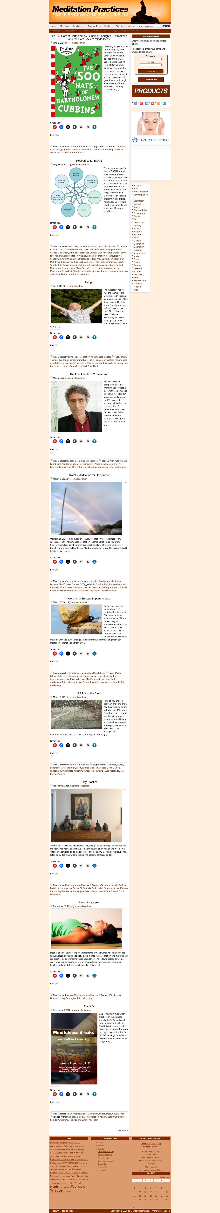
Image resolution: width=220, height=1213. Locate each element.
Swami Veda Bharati (108, 891)
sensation (55, 152)
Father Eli (77, 888)
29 (161, 1199)
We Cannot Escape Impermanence (89, 598)
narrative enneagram (84, 770)
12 (145, 1192)
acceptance (110, 764)
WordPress (157, 1210)
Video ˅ (105, 31)
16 (167, 1192)
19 (145, 1196)
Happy (89, 282)
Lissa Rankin (58, 1163)
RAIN (124, 587)
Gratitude (83, 360)
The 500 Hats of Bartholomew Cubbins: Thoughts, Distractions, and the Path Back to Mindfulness (89, 37)
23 (167, 1196)
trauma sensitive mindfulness (111, 467)
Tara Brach (94, 590)
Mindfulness (78, 26)
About (131, 26)
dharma (68, 888)
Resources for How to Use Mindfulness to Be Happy (98, 363)
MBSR (53, 262)
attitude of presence (79, 252)
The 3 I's (61, 773)
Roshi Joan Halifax (75, 1179)
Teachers (120, 26)
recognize (114, 770)
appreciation (88, 767)
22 (161, 1196)
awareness (110, 146)
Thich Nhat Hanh (69, 152)
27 (151, 1199)
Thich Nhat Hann (85, 998)
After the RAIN (68, 767)
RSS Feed (158, 103)
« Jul (133, 1207)
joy (75, 1160)
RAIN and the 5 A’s (89, 693)
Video (136, 277)
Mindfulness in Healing (106, 1152)
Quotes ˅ (115, 31)
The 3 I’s (89, 1006)
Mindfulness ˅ (56, 31)
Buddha (62, 360)
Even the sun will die (73, 676)
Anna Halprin (111, 885)
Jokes (136, 237)
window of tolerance (79, 274)
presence (118, 149)
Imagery (86, 581)
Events (124, 31)
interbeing (55, 149)
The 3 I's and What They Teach (83, 1119)
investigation (92, 1116)
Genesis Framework (140, 1210)
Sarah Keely (75, 366)
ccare (78, 1143)
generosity (72, 360)
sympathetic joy (60, 1183)
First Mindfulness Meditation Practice (68, 255)
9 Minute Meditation (105, 1155)
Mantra (137, 240)
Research (95, 31)
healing (109, 255)
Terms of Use (102, 1167)
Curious (137, 204)
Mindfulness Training (65, 1173)
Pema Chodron (65, 1176)
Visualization (110, 246)
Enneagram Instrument (106, 1161)
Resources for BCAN (89, 160)
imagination (72, 1116)
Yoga (136, 289)
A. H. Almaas (121, 460)
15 (161, 1192)
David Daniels (113, 767)
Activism (85, 31)
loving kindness (70, 1162)
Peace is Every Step (103, 464)
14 (156, 1192)
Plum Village (76, 1176)
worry (81, 152)
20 (151, 1196)
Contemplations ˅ (71, 31)
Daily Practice (89, 782)
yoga (66, 1191)
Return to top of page (62, 1210)
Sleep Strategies (89, 902)
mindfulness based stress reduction (87, 262)
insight (103, 676)
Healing (134, 31)
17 (134, 1196)
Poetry (137, 262)
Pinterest (141, 103)
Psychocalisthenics (67, 891)
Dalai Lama (69, 1146)
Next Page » (122, 1130)
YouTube (152, 103)
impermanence (91, 676)
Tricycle (61, 1187)
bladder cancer (120, 252)
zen (69, 1191)
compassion (56, 1146)
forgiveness (54, 1153)
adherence (55, 767)
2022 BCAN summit (65, 249)
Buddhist (72, 1143)
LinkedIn (164, 103)
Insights (94, 581)
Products (108, 26)
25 (140, 1199)
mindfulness (87, 149)
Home (53, 26)
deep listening (79, 1146)
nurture (99, 770)
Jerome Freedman (76, 42)
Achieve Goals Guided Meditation (91, 249)
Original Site (102, 1164)
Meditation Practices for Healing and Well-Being (78, 9)
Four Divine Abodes (59, 464)
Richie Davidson (62, 1179)
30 (167, 1199)
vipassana (67, 1187)
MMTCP (117, 587)
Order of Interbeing (103, 149)
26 (145, 1199)
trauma (92, 467)
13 (151, 1192)
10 (134, 1192)
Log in (167, 1210)
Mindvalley (76, 1173)
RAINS (53, 590)
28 (156, 1199)
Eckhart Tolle (56, 676)
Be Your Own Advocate (101, 252)
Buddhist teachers (113, 584)
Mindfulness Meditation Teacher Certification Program (86, 587)
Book (67, 1113)
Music (136, 256)
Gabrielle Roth (90, 888)
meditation (57, 1166)
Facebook (135, 103)
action (120, 764)
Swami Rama (91, 891)
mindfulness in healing (85, 265)
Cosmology (139, 200)
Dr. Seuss (121, 146)
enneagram (55, 770)
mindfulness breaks (75, 679)
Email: (151, 62)
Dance (137, 207)
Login (100, 1142)
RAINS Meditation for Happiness (89, 475)
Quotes (107, 356)
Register (101, 1146)
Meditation (65, 26)
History (137, 228)
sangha (65, 366)
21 (156, 1196)
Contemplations (73, 581)
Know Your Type (103, 1158)
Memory (76, 149)
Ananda (54, 360)
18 (140, 1196)
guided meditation (96, 255)
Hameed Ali (87, 464)
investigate (67, 770)
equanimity (54, 1149)
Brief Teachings (141, 191)
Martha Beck (108, 360)
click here (158, 1170)
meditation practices (70, 1166)
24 (134, 1199)
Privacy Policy (102, 1170)
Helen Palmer (104, 888)
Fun (135, 219)
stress (52, 1183)
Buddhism (64, 1143)
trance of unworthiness (104, 271)
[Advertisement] (160, 9)
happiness (65, 1156)
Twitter (146, 103)
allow (78, 767)
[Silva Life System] (151, 143)
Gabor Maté (75, 464)
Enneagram (139, 213)
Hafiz (91, 360)
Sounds (137, 271)
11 (140, 1192)
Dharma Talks (94, 26)
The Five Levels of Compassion (89, 374)
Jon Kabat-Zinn (117, 258)
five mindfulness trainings (75, 1150)
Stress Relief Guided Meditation (77, 271)
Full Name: (151, 56)
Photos (137, 259)
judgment (66, 149)
